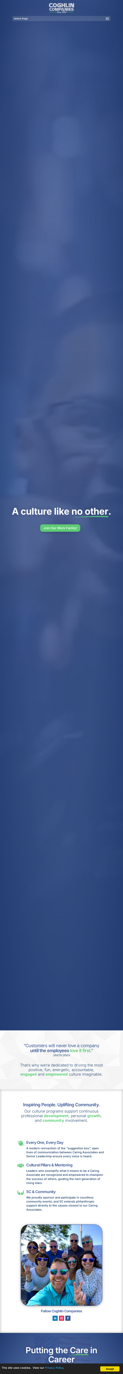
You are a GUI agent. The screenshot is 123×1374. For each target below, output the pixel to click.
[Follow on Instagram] (61, 1318)
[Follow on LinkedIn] (55, 1318)
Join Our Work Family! (60, 528)
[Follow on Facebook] (67, 1318)
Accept (110, 1368)
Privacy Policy (54, 1367)
